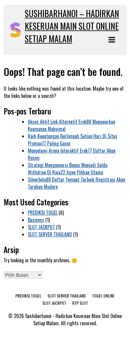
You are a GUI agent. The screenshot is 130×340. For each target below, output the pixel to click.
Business (36, 219)
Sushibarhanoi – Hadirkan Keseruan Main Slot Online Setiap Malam (72, 26)
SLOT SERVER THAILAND (50, 234)
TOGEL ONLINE (103, 295)
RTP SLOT (80, 303)
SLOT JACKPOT (41, 227)
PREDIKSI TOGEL (42, 212)
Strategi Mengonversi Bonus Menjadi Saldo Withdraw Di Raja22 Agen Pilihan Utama (67, 168)
